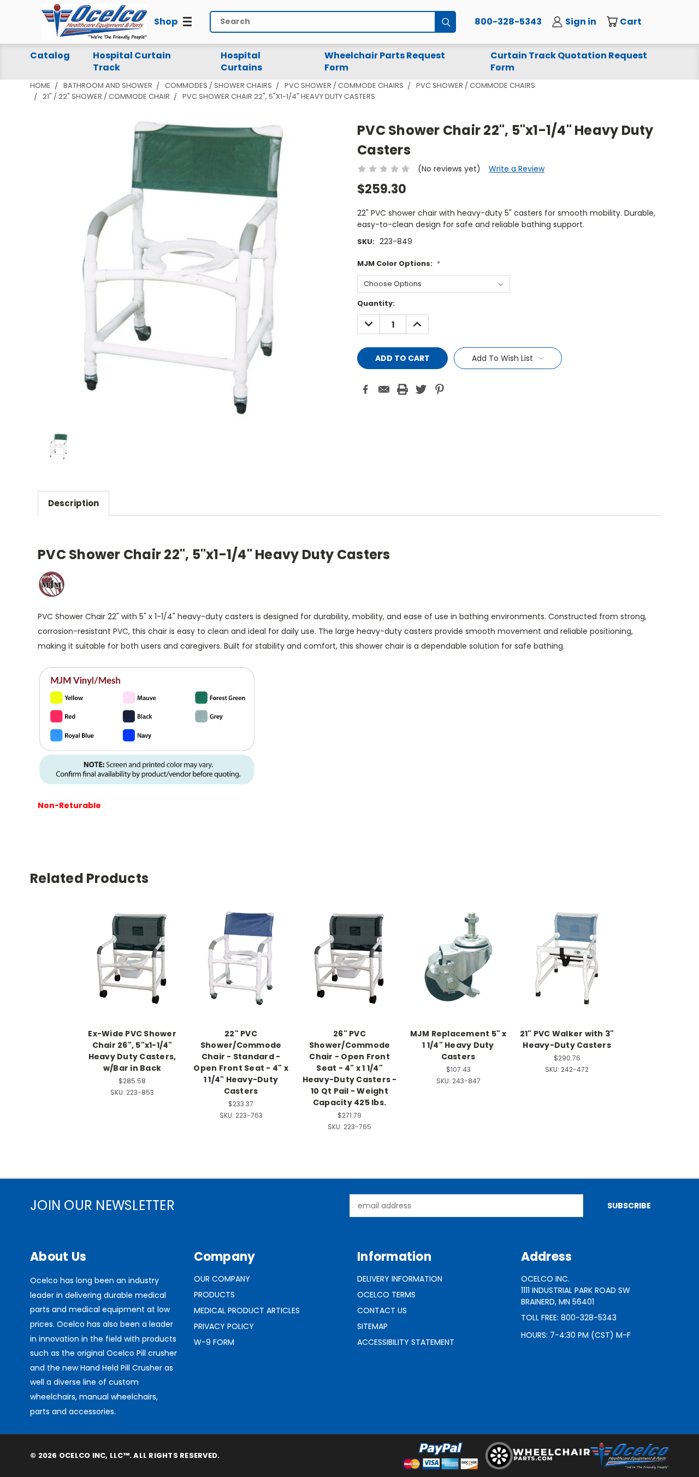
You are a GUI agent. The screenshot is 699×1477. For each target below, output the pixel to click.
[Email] (383, 389)
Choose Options (132, 966)
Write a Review (516, 168)
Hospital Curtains (241, 61)
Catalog (50, 55)
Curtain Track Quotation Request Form (568, 61)
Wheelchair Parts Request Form (384, 61)
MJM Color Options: (398, 263)
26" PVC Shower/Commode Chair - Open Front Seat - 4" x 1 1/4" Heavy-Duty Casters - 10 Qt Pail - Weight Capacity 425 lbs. (350, 1068)
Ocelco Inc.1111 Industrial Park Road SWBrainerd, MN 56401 (575, 1290)
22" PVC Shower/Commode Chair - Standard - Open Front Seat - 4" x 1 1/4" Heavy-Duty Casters (240, 1062)
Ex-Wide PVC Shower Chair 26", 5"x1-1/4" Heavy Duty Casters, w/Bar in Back (132, 1050)
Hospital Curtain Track (132, 61)
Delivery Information (399, 1278)
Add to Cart (458, 966)
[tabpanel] (349, 675)
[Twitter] (421, 389)
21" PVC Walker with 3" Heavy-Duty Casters (567, 1039)
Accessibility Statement (405, 1342)
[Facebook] (365, 389)
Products (214, 1294)
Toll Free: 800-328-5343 (569, 1317)
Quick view (132, 946)
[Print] (402, 389)
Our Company (222, 1278)
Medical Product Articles (247, 1310)
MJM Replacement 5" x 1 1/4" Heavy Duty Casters (458, 1045)
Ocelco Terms (386, 1294)
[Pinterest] (439, 389)
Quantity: (376, 303)
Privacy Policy (224, 1326)
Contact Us (382, 1310)
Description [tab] (73, 503)
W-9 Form (214, 1342)
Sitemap (372, 1326)
